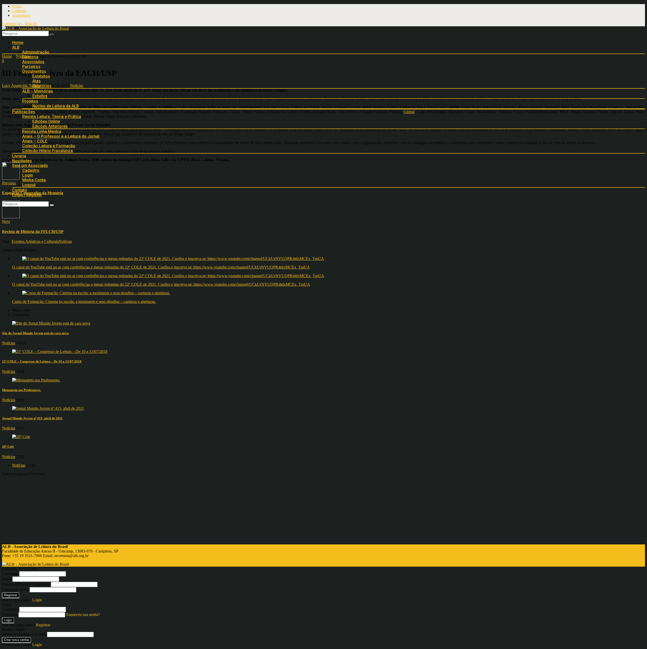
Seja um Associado (30, 165)
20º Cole (8, 446)
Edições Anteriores (50, 126)
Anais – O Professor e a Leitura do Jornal (60, 136)
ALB (15, 47)
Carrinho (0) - (19, 24)
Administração (35, 52)
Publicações (23, 111)
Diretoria (30, 57)
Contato (19, 190)
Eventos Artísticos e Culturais (35, 241)
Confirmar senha (15, 589)
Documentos (34, 71)
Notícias (65, 241)
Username (10, 573)
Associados (33, 61)
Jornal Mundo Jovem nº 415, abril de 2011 (32, 418)
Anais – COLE (34, 141)
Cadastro (19, 11)
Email (6, 579)
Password (26, 584)
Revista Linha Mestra (41, 131)
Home (17, 42)
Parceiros (31, 66)
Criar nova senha (16, 640)
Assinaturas (21, 15)
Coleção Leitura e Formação (48, 145)
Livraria (19, 156)
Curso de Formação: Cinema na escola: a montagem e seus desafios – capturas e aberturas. (84, 301)
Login (17, 6)
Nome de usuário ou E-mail (24, 634)
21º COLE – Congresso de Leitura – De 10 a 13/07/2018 (41, 361)
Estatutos (41, 76)
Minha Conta (34, 180)
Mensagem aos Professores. (21, 390)
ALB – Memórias (37, 91)
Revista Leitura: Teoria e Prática (51, 116)
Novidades (22, 160)
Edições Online (46, 121)
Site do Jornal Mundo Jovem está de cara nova (35, 333)
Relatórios (42, 85)
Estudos (40, 95)
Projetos (30, 101)
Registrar (10, 595)
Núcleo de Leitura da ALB (55, 106)
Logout (29, 184)
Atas (36, 81)
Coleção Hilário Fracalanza (47, 150)
